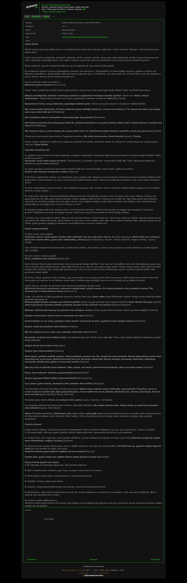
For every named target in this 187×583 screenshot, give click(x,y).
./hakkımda (36, 16)
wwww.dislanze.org (72, 570)
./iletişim (46, 16)
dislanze (103, 573)
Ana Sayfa (93, 559)
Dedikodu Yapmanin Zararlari (80, 37)
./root (27, 16)
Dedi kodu (65, 37)
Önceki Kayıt (155, 559)
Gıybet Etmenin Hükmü (99, 37)
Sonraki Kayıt (32, 559)
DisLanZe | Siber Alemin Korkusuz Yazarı (56, 5)
